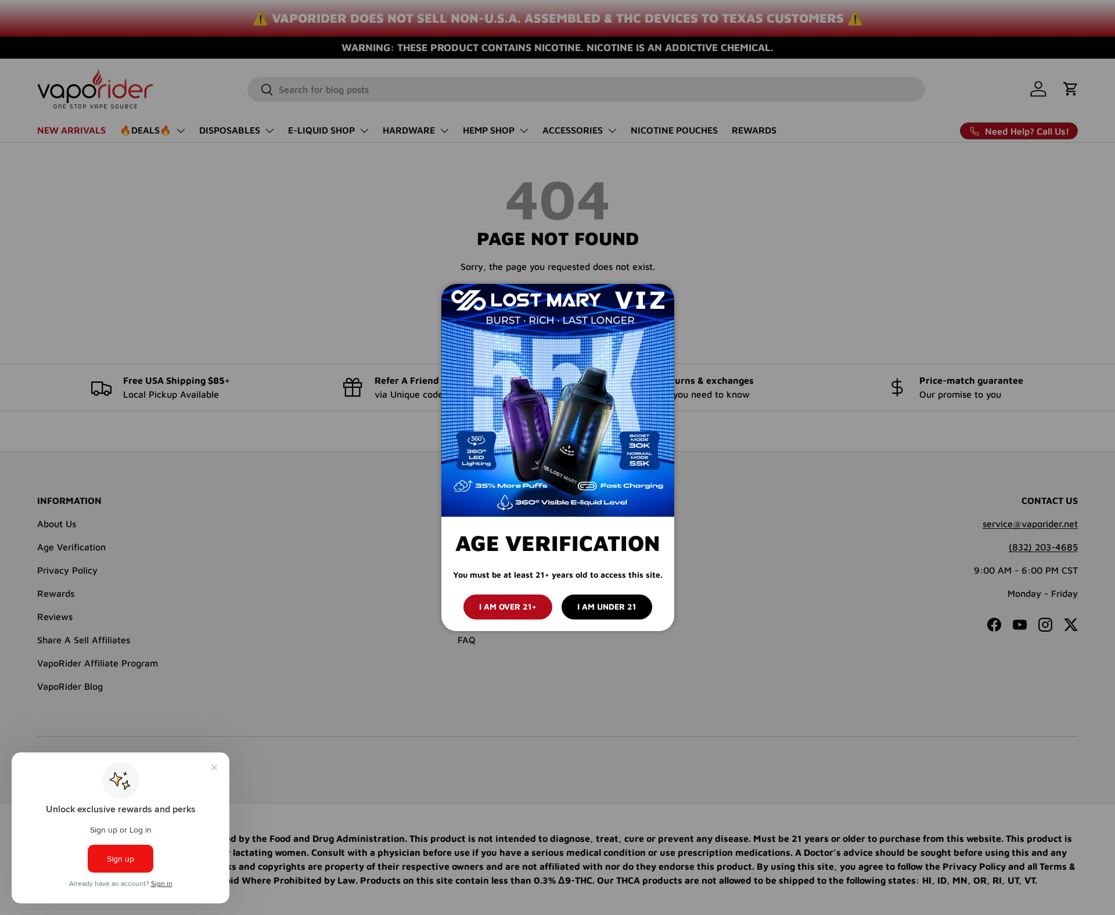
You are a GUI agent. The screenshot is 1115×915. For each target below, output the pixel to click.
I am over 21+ (508, 606)
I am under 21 (606, 606)
